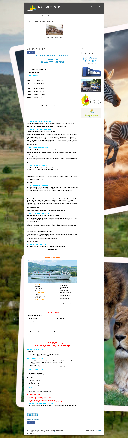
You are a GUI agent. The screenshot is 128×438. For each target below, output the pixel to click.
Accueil (28, 15)
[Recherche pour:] (88, 48)
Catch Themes (98, 430)
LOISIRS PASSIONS (50, 7)
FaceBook (93, 6)
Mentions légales (51, 15)
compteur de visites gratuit (33, 419)
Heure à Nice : (89, 53)
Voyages (34, 15)
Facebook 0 (31, 52)
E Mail (99, 6)
